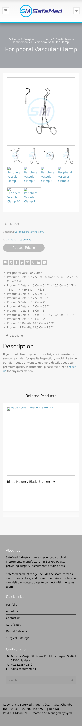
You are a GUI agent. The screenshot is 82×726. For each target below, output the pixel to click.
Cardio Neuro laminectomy (29, 231)
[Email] (5, 262)
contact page (31, 582)
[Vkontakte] (44, 262)
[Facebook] (16, 262)
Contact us (13, 618)
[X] (11, 262)
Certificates (13, 624)
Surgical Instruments (38, 39)
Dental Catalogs (16, 631)
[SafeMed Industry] (41, 11)
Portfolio (11, 604)
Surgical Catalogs (17, 638)
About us (12, 611)
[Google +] (22, 262)
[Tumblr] (33, 262)
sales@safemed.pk (23, 669)
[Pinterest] (27, 262)
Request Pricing (23, 247)
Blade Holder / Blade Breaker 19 (31, 481)
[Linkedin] (38, 262)
